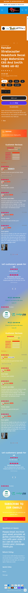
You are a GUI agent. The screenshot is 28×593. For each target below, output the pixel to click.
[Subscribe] (23, 519)
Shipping (7, 75)
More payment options (14, 106)
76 (22, 81)
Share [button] (4, 120)
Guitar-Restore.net (12, 590)
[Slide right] (17, 43)
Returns (4, 571)
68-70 (4, 81)
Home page (5, 575)
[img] (5, 166)
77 (3, 85)
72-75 (16, 81)
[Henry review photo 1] (4, 247)
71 (10, 81)
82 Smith (17, 85)
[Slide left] (10, 43)
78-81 (9, 85)
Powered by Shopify (18, 590)
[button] (2, 10)
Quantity (3, 88)
